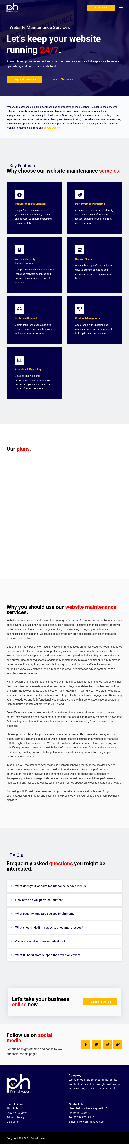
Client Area (101, 7)
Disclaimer (13, 1121)
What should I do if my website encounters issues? (49, 927)
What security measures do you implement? (44, 913)
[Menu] (121, 8)
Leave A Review (16, 1113)
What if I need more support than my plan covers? (48, 955)
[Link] (117, 1044)
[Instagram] (107, 1044)
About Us (12, 1108)
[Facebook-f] (85, 1044)
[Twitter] (96, 1044)
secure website (52, 127)
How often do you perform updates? (39, 900)
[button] (64, 886)
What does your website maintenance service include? (51, 886)
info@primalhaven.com (91, 1121)
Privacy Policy (15, 1117)
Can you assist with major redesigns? (40, 941)
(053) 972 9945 (84, 1117)
